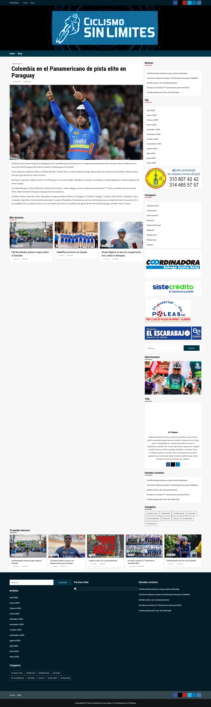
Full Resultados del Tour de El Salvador (163, 92)
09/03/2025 (115, 259)
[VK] (199, 3)
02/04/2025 (141, 566)
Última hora (152, 240)
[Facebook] (175, 3)
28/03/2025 (70, 255)
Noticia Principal (17, 64)
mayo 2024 (151, 163)
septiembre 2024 (154, 144)
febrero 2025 (152, 120)
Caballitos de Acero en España (72, 252)
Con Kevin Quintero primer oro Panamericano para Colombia (172, 78)
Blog (32, 3)
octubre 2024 (152, 139)
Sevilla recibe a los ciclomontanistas (162, 83)
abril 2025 (151, 110)
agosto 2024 (152, 148)
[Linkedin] (194, 3)
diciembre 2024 (153, 129)
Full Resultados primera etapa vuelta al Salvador (167, 73)
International (152, 215)
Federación (151, 210)
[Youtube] (185, 3)
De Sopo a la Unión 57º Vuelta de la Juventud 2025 (168, 87)
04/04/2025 (25, 259)
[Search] (199, 53)
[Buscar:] (165, 348)
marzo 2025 (152, 115)
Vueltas (150, 245)
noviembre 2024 (154, 134)
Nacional (150, 220)
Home (25, 3)
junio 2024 (151, 158)
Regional (150, 230)
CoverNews (118, 703)
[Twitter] (180, 3)
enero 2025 (152, 125)
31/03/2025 (27, 81)
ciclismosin (17, 81)
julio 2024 (151, 153)
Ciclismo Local (153, 206)
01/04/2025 (180, 564)
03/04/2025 (64, 566)
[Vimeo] (189, 3)
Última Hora (152, 235)
